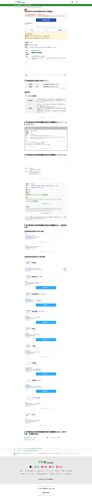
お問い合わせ (58, 473)
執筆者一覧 (57, 470)
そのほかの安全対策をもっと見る (46, 213)
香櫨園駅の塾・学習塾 (31, 437)
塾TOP (15, 7)
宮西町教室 (27, 419)
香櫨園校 (27, 316)
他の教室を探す (46, 20)
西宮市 (21, 7)
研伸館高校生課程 (35, 50)
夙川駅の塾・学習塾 (30, 439)
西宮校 (26, 245)
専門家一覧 (63, 470)
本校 (26, 402)
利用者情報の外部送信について (42, 473)
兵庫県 (18, 7)
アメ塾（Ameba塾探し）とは (30, 470)
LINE (38, 467)
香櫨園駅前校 (27, 350)
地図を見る (28, 239)
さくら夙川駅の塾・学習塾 (54, 437)
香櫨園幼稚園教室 (28, 367)
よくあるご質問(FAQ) (67, 473)
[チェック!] (65, 269)
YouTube (61, 467)
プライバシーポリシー (30, 473)
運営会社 (52, 473)
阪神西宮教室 (27, 298)
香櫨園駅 (24, 7)
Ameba (41, 488)
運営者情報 (70, 470)
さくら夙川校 (27, 267)
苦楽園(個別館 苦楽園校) (30, 235)
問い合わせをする (28, 219)
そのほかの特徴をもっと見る (46, 203)
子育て (53, 466)
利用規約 (22, 473)
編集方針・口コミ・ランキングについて (46, 470)
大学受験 (45, 466)
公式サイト (46, 287)
